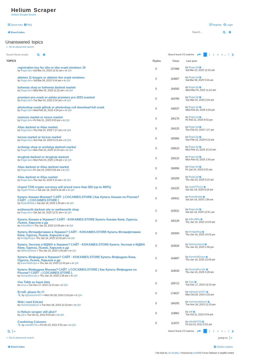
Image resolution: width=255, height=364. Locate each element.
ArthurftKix (26, 225)
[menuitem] (28, 25)
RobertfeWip (27, 203)
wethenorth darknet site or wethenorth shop (48, 209)
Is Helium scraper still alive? (37, 312)
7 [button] (228, 54)
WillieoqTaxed (28, 250)
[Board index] (7, 6)
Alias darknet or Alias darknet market (43, 167)
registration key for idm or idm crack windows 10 (51, 67)
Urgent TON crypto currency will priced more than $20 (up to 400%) (64, 187)
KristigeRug (27, 238)
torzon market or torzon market (39, 137)
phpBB (196, 353)
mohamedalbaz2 (30, 305)
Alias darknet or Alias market (38, 127)
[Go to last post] (200, 67)
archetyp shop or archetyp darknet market (47, 147)
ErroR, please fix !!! (31, 292)
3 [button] (213, 54)
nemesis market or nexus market (40, 117)
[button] (199, 54)
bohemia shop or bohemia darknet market (47, 87)
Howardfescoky (29, 275)
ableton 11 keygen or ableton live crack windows (51, 77)
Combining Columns (32, 321)
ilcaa (23, 285)
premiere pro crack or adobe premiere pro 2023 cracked (56, 97)
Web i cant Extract (30, 302)
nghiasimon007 (33, 295)
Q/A (70, 70)
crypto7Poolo (28, 190)
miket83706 (31, 325)
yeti (23, 315)
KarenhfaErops (29, 263)
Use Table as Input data (34, 282)
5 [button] (222, 54)
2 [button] (209, 54)
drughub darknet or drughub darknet (43, 157)
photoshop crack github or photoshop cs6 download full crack (61, 107)
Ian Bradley (173, 353)
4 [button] (217, 54)
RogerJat (26, 70)
